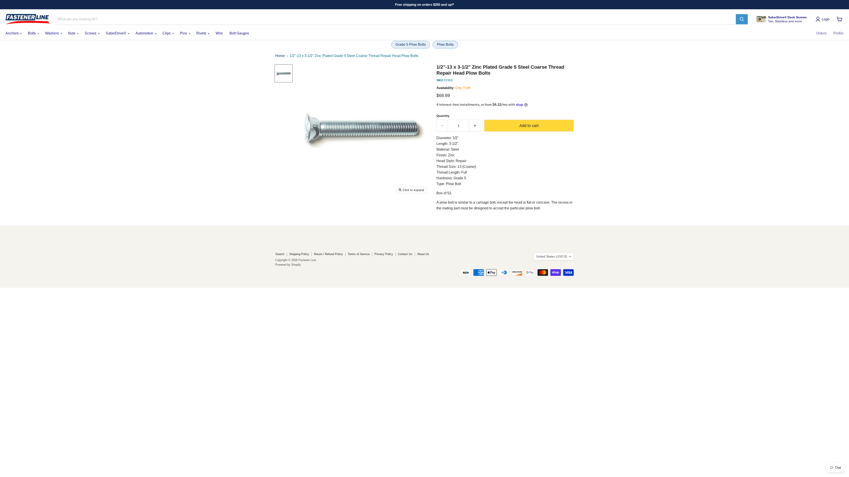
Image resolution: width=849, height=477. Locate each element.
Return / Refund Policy (328, 254)
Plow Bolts (445, 44)
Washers (52, 33)
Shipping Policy (299, 254)
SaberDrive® (116, 33)
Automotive (145, 33)
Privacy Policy (384, 254)
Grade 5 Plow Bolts (411, 44)
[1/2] (283, 73)
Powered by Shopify (288, 264)
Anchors (12, 33)
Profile (838, 33)
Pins (184, 33)
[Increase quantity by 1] (475, 126)
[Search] (742, 19)
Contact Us (405, 254)
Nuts (72, 33)
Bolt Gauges (239, 33)
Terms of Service (359, 254)
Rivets (201, 33)
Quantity (442, 115)
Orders (821, 33)
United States (551, 256)
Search (279, 254)
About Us (423, 254)
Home (280, 56)
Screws (91, 33)
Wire (219, 33)
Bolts (32, 33)
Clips (167, 33)
